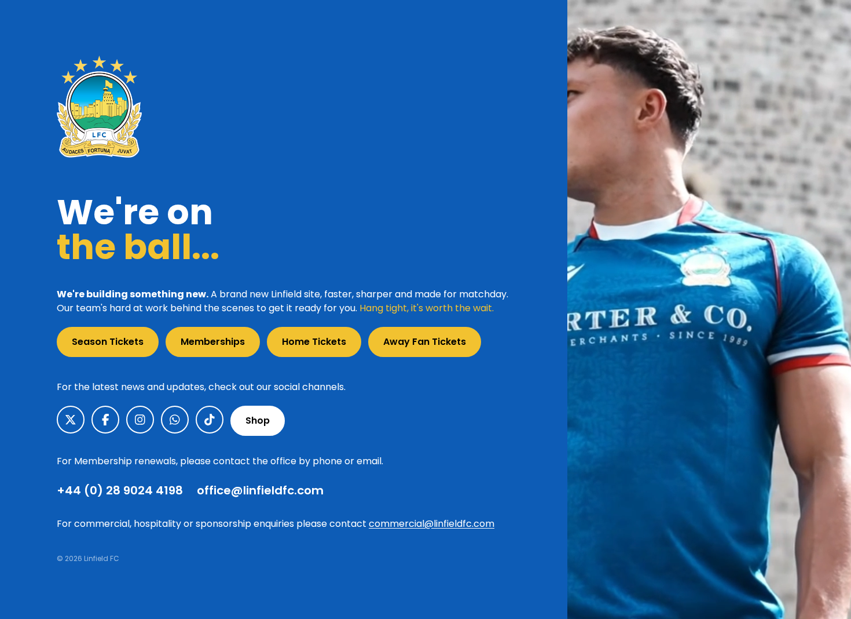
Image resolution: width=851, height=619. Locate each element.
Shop (257, 420)
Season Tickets (108, 341)
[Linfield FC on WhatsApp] (175, 420)
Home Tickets (314, 341)
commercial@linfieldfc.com (431, 523)
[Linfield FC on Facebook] (105, 420)
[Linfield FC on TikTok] (209, 420)
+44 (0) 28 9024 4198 (120, 490)
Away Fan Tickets (424, 341)
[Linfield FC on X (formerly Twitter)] (71, 420)
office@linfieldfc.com (260, 490)
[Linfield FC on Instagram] (140, 420)
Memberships (213, 341)
